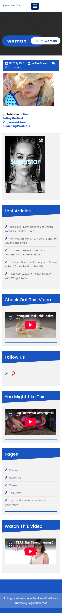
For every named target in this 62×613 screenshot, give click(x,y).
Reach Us (15, 477)
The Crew (15, 493)
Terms (13, 485)
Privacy (13, 470)
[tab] (35, 6)
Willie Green (40, 63)
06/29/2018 (16, 63)
